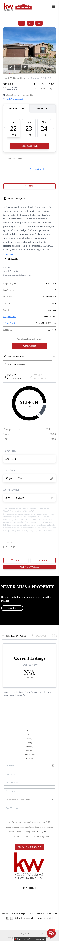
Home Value (29, 751)
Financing (29, 747)
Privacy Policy (13, 937)
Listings (29, 735)
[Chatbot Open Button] (51, 933)
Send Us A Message (29, 847)
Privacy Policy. (43, 831)
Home (29, 731)
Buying (29, 739)
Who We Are (30, 755)
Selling (29, 743)
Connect (29, 759)
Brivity (27, 934)
